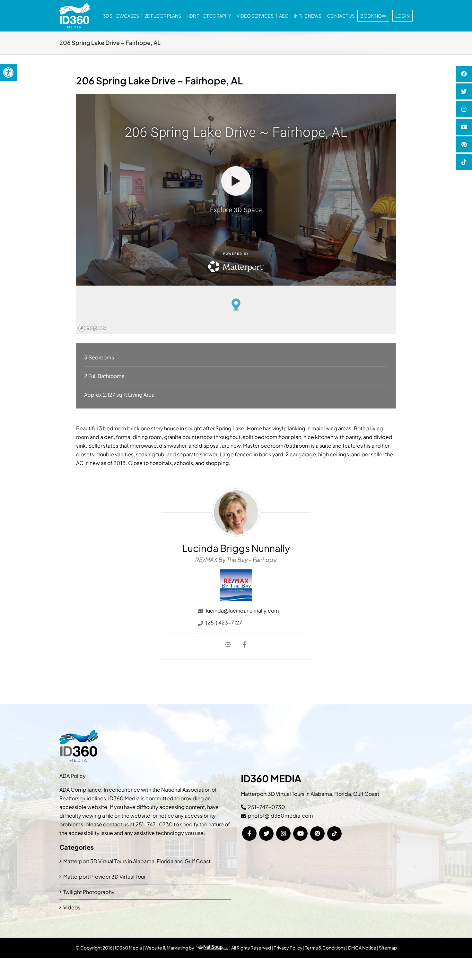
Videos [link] (71, 907)
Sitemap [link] (388, 947)
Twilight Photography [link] (89, 892)
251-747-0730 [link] (154, 824)
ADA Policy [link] (72, 775)
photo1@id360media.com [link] (280, 815)
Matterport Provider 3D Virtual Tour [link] (104, 876)
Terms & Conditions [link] (325, 947)
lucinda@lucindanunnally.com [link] (242, 610)
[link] (8, 72)
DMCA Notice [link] (362, 947)
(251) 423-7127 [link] (224, 622)
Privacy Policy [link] (288, 947)
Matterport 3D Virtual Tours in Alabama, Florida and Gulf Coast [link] (137, 861)
